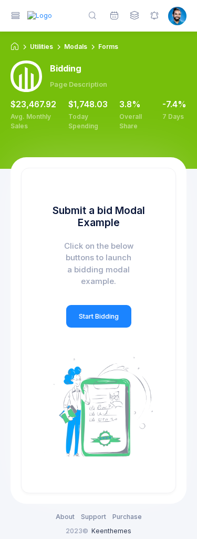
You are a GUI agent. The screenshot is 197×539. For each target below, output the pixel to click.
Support (93, 517)
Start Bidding (99, 316)
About (65, 517)
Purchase (127, 517)
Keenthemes (111, 531)
